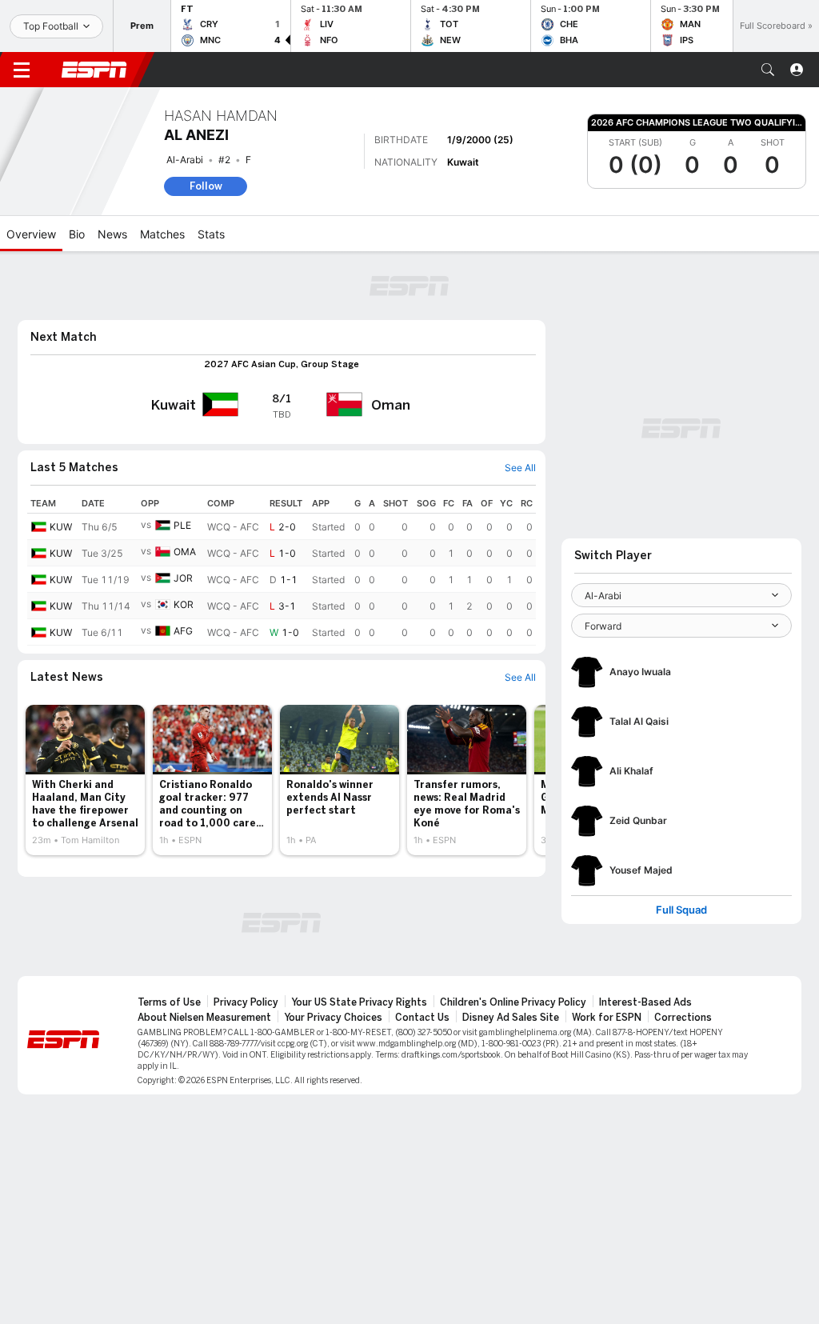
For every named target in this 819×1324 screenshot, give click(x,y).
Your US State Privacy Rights (359, 1002)
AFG (183, 631)
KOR (184, 604)
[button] (767, 69)
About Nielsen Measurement (204, 1017)
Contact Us (422, 1017)
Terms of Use (169, 1002)
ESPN (94, 69)
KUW (61, 527)
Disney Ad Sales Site (510, 1017)
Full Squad (681, 910)
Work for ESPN (606, 1017)
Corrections (683, 1017)
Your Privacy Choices (333, 1017)
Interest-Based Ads (645, 1002)
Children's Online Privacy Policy (513, 1002)
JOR (183, 578)
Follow (206, 186)
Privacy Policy (246, 1002)
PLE (182, 525)
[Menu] (21, 69)
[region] (281, 570)
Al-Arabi (184, 160)
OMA (185, 552)
